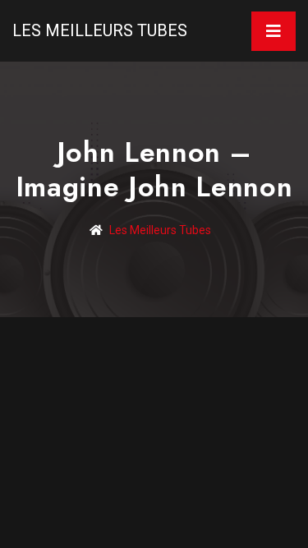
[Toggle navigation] (273, 31)
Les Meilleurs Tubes (99, 30)
